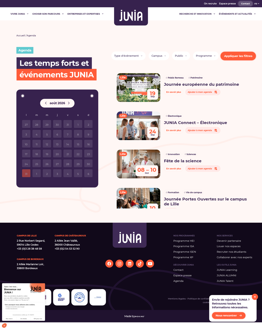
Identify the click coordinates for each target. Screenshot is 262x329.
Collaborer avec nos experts (234, 257)
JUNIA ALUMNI (226, 275)
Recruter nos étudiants (231, 251)
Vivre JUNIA (18, 13)
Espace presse (227, 3)
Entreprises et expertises (83, 13)
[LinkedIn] (130, 264)
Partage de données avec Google (15, 307)
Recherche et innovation (195, 13)
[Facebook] (109, 264)
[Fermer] (255, 297)
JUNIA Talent (225, 280)
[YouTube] (150, 264)
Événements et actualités (235, 13)
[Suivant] (68, 103)
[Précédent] (46, 103)
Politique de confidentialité (201, 298)
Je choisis (23, 318)
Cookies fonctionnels (11, 308)
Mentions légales (177, 298)
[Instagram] (119, 264)
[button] (4, 325)
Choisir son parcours (46, 13)
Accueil (20, 35)
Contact (245, 3)
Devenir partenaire (229, 240)
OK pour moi (38, 318)
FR (255, 3)
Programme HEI (183, 240)
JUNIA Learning (227, 269)
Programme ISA (183, 246)
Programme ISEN (184, 251)
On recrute (210, 3)
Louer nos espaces (229, 246)
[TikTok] (140, 264)
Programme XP (183, 257)
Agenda (178, 280)
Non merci (9, 318)
